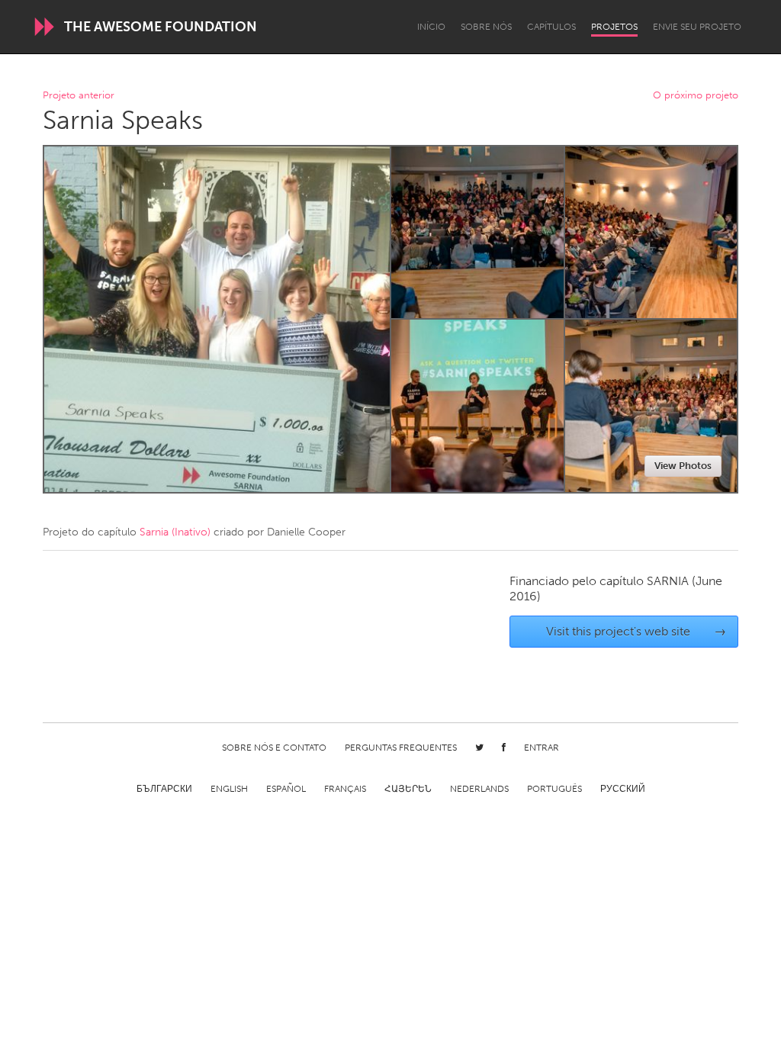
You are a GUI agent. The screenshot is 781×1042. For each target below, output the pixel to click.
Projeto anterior (78, 96)
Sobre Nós (486, 26)
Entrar (541, 747)
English (229, 788)
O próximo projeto (695, 96)
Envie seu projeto (697, 26)
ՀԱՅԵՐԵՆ (408, 788)
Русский (622, 788)
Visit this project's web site (636, 631)
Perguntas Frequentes (401, 747)
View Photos (683, 465)
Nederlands (479, 788)
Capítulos (551, 26)
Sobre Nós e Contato (274, 747)
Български (164, 788)
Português (554, 788)
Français (345, 788)
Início (431, 26)
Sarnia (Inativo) (175, 532)
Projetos (614, 26)
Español (286, 788)
